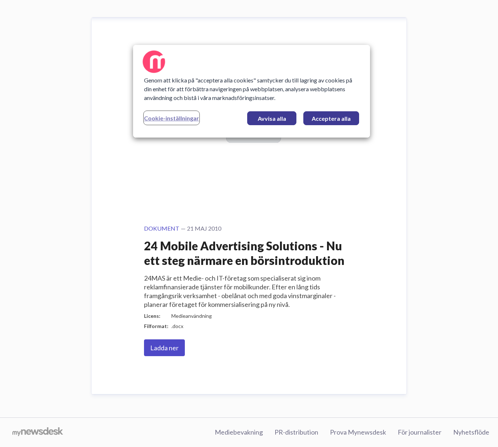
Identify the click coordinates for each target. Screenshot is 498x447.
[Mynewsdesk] (38, 432)
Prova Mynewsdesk (358, 432)
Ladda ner (164, 348)
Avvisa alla (272, 118)
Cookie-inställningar (171, 118)
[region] (251, 91)
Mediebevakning (239, 432)
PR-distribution (296, 432)
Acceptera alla (331, 118)
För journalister (419, 432)
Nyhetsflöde (471, 432)
